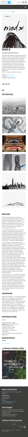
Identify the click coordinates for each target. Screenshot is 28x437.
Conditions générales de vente (8, 430)
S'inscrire (21, 427)
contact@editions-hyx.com (8, 401)
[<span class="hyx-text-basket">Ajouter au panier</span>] (3, 90)
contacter (13, 392)
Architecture (10, 76)
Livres (8, 11)
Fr (20, 2)
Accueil (4, 11)
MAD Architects (6, 343)
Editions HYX (18, 430)
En (17, 2)
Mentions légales (5, 431)
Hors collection (11, 75)
